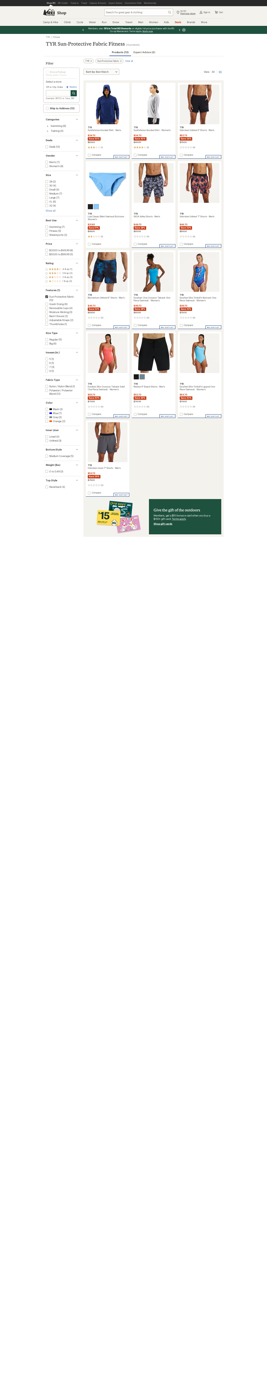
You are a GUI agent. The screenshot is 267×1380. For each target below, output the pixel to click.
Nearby (73, 87)
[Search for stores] (74, 93)
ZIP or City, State (54, 87)
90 (220, 71)
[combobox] (138, 12)
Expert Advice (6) (144, 52)
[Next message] (179, 30)
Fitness (56, 37)
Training (55, 130)
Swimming (56, 125)
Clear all (129, 61)
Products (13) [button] (120, 52)
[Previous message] (83, 30)
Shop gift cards (163, 523)
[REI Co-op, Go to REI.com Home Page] (49, 12)
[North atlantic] (142, 376)
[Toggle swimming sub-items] (47, 126)
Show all (50, 210)
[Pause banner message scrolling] (183, 30)
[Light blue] (96, 206)
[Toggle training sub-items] (47, 131)
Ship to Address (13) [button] (61, 108)
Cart (221, 12)
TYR (48, 37)
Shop (61, 12)
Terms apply (179, 518)
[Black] (90, 206)
